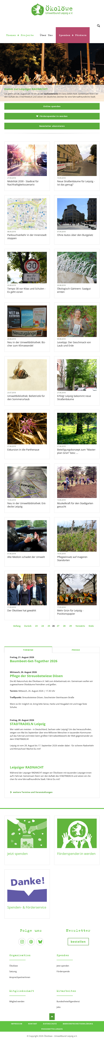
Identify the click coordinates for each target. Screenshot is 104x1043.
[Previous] (6, 72)
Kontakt (32, 1024)
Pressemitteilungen (52, 1029)
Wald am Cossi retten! (53, 100)
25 (49, 626)
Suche (98, 22)
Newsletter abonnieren (52, 126)
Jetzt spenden (17, 853)
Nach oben (52, 1016)
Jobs (59, 1007)
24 (42, 626)
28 (64, 626)
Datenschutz (50, 1024)
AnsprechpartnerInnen (19, 977)
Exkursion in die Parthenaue (23, 449)
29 (70, 626)
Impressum (16, 1024)
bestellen (78, 942)
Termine (28, 650)
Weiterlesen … (31, 167)
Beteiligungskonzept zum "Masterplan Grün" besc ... (76, 451)
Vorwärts (80, 626)
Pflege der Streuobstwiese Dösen (36, 676)
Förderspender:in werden (53, 116)
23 (36, 626)
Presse (76, 650)
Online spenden (52, 106)
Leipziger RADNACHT (27, 767)
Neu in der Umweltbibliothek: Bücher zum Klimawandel (26, 344)
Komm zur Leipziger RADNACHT (51, 100)
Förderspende (63, 971)
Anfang (16, 626)
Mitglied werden (16, 1001)
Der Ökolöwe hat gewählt (21, 610)
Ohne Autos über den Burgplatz (75, 235)
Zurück (27, 626)
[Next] (97, 72)
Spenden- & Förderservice (26, 907)
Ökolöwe (13, 965)
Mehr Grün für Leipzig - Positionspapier (70, 612)
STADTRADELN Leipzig (28, 724)
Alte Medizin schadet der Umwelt (26, 557)
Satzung (13, 971)
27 (58, 626)
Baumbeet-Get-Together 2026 (33, 661)
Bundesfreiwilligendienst (68, 1001)
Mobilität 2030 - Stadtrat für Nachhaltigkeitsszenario (23, 183)
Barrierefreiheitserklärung (78, 1024)
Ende (91, 626)
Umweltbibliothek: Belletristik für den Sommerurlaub (26, 397)
